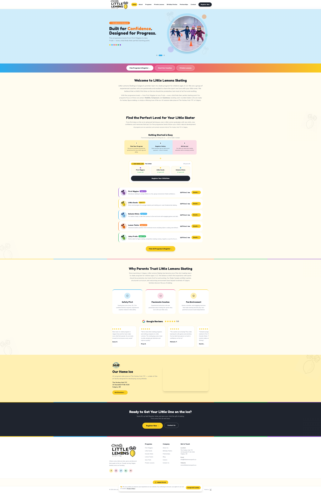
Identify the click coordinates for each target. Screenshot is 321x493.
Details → (196, 192)
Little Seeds (148, 451)
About (141, 4)
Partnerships (184, 4)
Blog (164, 457)
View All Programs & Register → (160, 249)
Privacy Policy (131, 488)
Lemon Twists (149, 457)
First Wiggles (149, 448)
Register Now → (152, 426)
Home (134, 4)
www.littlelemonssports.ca (188, 465)
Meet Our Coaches (165, 68)
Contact (193, 4)
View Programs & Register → (139, 68)
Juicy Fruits (148, 460)
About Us (165, 448)
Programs (148, 4)
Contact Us (171, 425)
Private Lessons (159, 4)
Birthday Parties (172, 4)
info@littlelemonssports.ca (188, 459)
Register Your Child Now (160, 178)
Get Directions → (120, 392)
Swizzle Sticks (149, 454)
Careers (165, 460)
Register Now (205, 4)
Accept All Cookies (193, 487)
